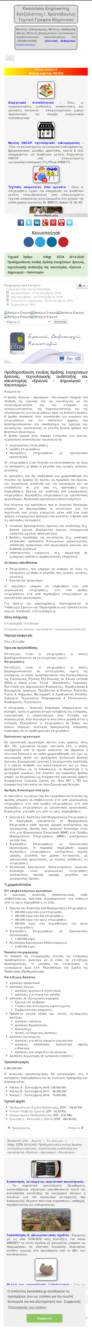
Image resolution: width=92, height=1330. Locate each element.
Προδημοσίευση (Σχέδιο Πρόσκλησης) (34, 1107)
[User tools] (82, 286)
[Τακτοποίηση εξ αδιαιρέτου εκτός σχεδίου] (46, 1219)
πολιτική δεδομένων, (60, 41)
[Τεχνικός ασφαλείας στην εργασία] (46, 174)
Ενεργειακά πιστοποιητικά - (34, 102)
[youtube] (61, 222)
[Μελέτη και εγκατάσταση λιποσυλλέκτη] (46, 1269)
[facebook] (21, 222)
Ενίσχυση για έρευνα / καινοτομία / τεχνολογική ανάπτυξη (45, 629)
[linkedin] (38, 222)
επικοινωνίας (25, 44)
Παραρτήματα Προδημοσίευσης (31, 1115)
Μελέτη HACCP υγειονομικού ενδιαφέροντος (44, 143)
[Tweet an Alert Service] (69, 222)
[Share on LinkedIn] (52, 242)
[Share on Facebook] (29, 242)
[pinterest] (53, 222)
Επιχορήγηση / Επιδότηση (21, 623)
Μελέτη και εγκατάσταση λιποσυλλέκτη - (39, 1284)
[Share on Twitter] (40, 242)
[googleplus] (45, 222)
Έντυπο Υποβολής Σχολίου (27, 1111)
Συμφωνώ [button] (44, 1318)
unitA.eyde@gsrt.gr (43, 611)
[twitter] (29, 222)
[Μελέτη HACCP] (46, 130)
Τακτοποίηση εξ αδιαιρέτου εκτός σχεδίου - (39, 1235)
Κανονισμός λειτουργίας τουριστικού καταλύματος (45, 1181)
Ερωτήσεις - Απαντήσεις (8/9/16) (31, 1119)
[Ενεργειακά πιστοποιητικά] (46, 90)
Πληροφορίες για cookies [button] (27, 1307)
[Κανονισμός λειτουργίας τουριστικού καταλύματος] (46, 1168)
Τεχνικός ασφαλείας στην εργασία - (38, 187)
